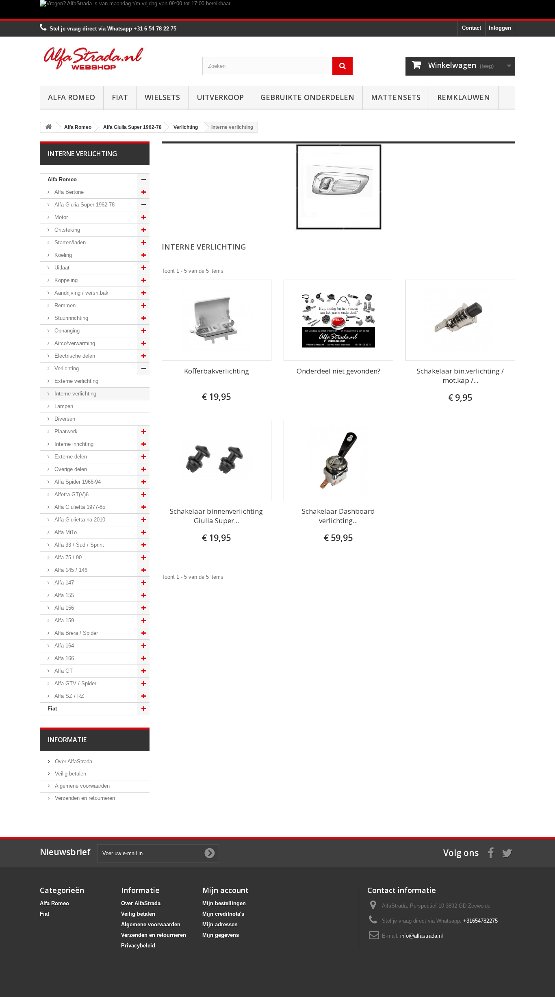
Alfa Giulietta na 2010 (79, 520)
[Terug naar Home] (48, 127)
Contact (471, 28)
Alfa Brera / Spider (75, 633)
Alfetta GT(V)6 (71, 494)
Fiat (120, 97)
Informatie (67, 739)
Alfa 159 (63, 620)
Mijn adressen (220, 924)
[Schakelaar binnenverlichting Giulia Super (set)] (216, 460)
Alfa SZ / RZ (68, 696)
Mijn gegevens (220, 935)
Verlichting (66, 368)
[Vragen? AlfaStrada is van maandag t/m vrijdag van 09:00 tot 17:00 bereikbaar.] (277, 9)
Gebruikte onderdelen (307, 97)
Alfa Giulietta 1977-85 (79, 507)
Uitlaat (61, 268)
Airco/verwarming (74, 343)
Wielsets (162, 97)
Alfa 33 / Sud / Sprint (78, 545)
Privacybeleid (138, 946)
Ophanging (66, 331)
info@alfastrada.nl (421, 936)
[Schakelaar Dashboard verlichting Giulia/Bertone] (338, 460)
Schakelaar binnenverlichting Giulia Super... (216, 515)
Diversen (64, 419)
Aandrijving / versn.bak (80, 293)
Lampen (63, 406)
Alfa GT (63, 671)
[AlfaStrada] (115, 58)
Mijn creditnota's (223, 914)
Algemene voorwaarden (81, 786)
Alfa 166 (63, 658)
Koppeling (65, 280)
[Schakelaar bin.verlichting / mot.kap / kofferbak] (460, 320)
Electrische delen (74, 356)
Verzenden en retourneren (84, 798)
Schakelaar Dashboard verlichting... (338, 515)
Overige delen (70, 469)
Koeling (62, 255)
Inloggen (500, 28)
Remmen (64, 305)
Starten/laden (69, 242)
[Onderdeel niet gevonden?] (338, 320)
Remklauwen (463, 97)
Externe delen (70, 457)
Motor (60, 217)
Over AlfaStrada (72, 761)
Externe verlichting (75, 381)
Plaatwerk (65, 431)
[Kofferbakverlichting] (216, 320)
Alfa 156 (63, 608)
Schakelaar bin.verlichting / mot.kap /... (460, 375)
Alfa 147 (63, 583)
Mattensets (396, 97)
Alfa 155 (63, 595)
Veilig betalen (69, 774)
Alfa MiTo (65, 532)
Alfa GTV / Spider (74, 683)
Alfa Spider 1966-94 (77, 482)
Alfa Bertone (68, 192)
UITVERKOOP (220, 97)
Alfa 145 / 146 (70, 570)
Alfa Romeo (71, 97)
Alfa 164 (63, 646)
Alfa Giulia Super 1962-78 (84, 205)
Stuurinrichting (70, 318)
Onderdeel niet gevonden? (338, 371)
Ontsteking (66, 230)
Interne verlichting (74, 394)
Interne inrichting (73, 444)
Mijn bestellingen (224, 903)
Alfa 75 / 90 (67, 557)
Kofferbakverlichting (216, 371)
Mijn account (225, 890)
